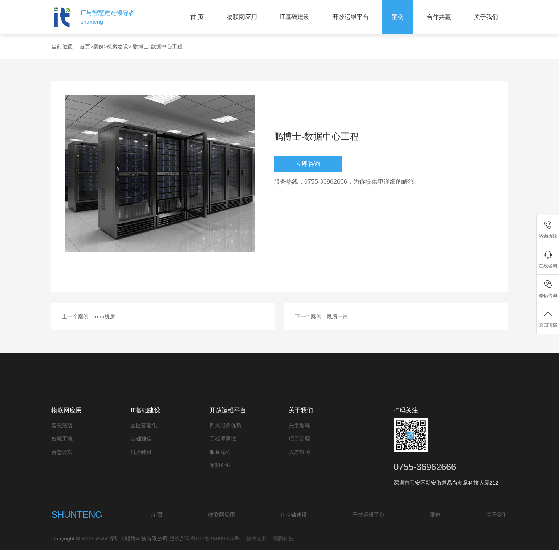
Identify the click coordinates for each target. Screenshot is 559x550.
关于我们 (486, 17)
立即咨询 (308, 164)
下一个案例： (321, 316)
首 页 (197, 17)
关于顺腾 (299, 425)
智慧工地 (62, 439)
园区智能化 (143, 425)
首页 (84, 46)
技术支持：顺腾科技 (270, 539)
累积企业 (220, 465)
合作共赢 (439, 17)
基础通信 (141, 439)
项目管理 (299, 439)
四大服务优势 (225, 425)
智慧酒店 (62, 425)
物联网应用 (242, 17)
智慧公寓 (62, 452)
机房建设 (117, 46)
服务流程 (220, 452)
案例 (398, 17)
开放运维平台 (350, 17)
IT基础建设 (295, 17)
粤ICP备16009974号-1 (218, 539)
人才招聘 (299, 452)
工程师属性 (223, 439)
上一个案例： (88, 316)
